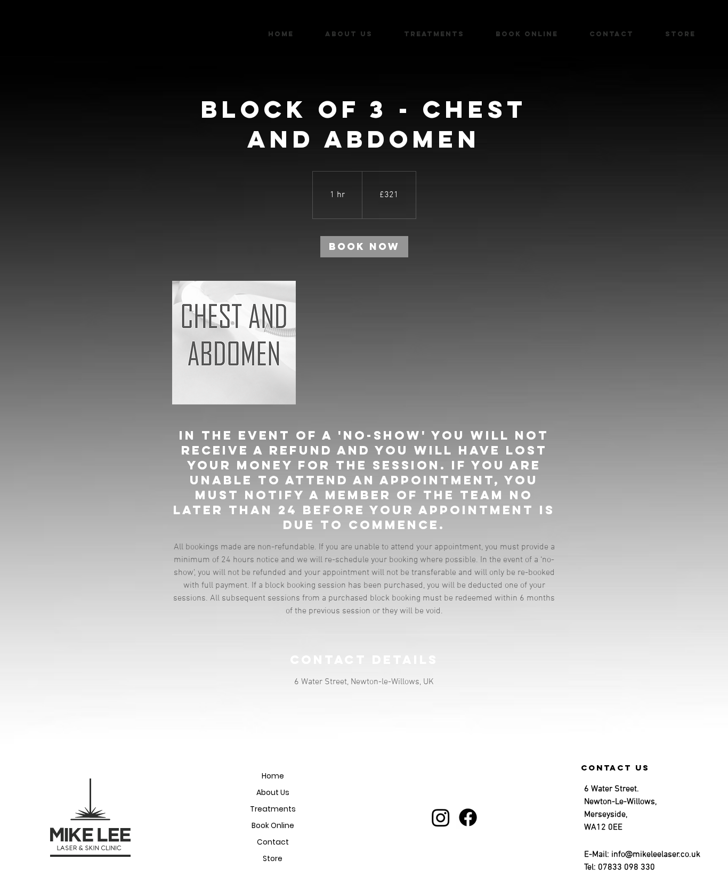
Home (273, 776)
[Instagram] (440, 817)
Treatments (273, 809)
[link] (364, 246)
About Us (272, 792)
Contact (273, 842)
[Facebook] (468, 817)
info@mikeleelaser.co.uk (655, 854)
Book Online (273, 825)
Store (272, 858)
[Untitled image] (234, 342)
